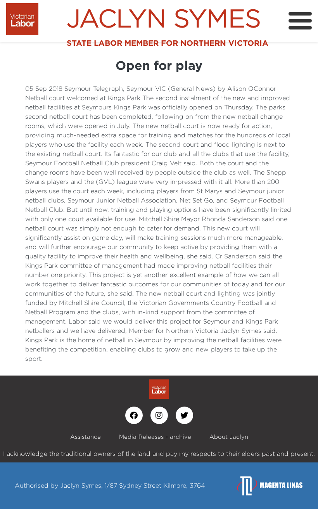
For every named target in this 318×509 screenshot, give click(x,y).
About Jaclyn (228, 437)
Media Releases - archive (155, 437)
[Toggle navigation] (300, 20)
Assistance (85, 437)
